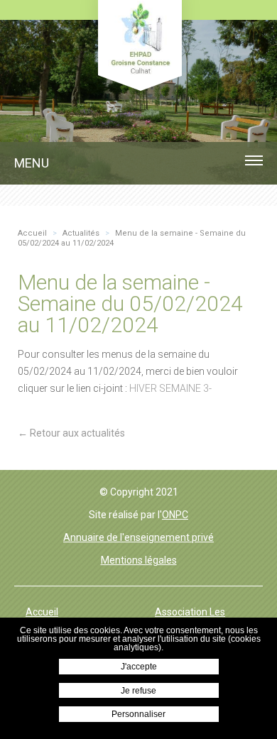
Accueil (42, 612)
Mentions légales (139, 560)
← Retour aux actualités (71, 433)
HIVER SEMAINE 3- (170, 388)
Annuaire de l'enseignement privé (138, 537)
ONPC (175, 514)
